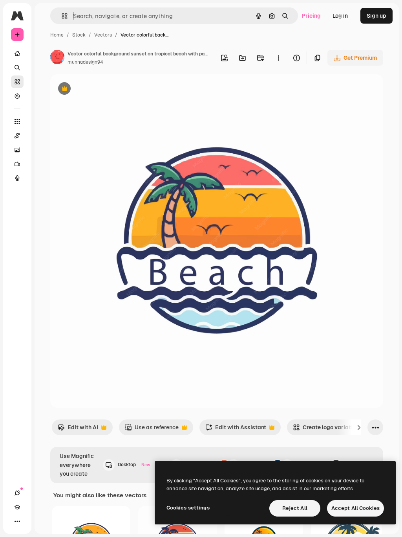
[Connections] (17, 493)
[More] (17, 521)
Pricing (311, 15)
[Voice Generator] (17, 178)
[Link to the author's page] (57, 58)
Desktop (134, 465)
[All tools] (17, 121)
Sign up (376, 15)
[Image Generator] (17, 149)
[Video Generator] (17, 164)
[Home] (17, 53)
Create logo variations (327, 429)
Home (57, 35)
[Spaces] (17, 135)
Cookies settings (188, 507)
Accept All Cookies (355, 508)
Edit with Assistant (235, 429)
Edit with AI (78, 429)
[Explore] (17, 96)
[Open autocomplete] (61, 16)
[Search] (17, 67)
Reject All (294, 508)
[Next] (359, 427)
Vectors (103, 35)
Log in (340, 15)
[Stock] (17, 81)
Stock (79, 35)
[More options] (278, 58)
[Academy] (17, 507)
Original (100, 89)
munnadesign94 (85, 62)
